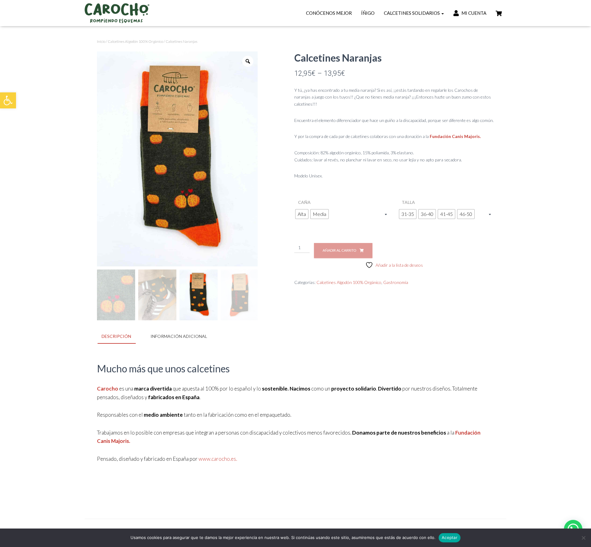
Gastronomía (395, 282)
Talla (408, 202)
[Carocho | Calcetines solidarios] (117, 13)
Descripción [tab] (116, 336)
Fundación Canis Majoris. (455, 136)
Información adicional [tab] (179, 336)
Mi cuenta (473, 13)
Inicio (101, 41)
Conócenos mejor (329, 13)
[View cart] (498, 12)
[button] (8, 100)
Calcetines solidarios (412, 13)
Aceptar (449, 537)
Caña (304, 202)
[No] (583, 538)
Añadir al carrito (339, 250)
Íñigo (368, 13)
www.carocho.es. (218, 459)
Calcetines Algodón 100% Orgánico (135, 41)
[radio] (302, 214)
